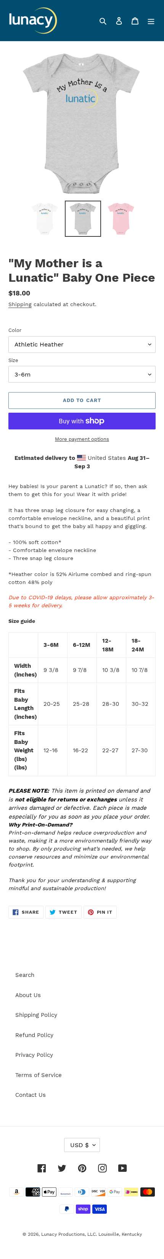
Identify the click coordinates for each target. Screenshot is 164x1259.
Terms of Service (38, 1075)
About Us (28, 995)
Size (13, 360)
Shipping (20, 304)
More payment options (82, 439)
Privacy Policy (34, 1055)
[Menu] (151, 21)
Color (14, 330)
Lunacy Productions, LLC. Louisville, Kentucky (91, 1234)
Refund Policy (34, 1035)
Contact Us (30, 1094)
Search (24, 975)
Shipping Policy (36, 1015)
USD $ (79, 1145)
